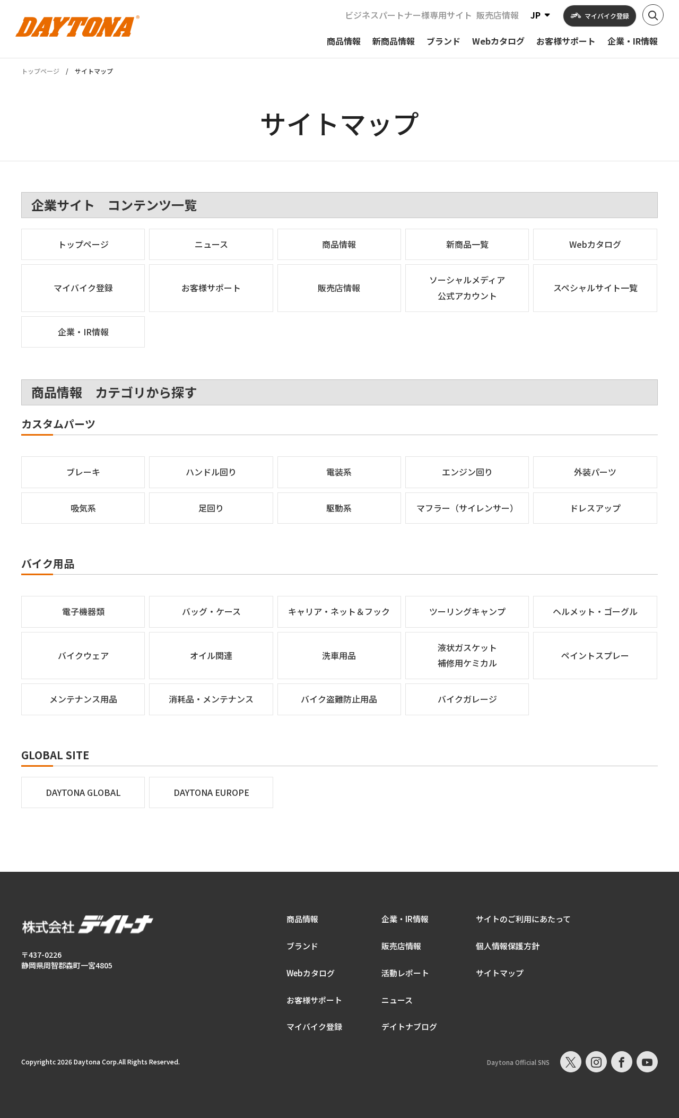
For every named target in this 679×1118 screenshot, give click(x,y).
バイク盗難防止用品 (339, 698)
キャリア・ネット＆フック (339, 611)
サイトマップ (500, 972)
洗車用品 (339, 655)
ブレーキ (83, 471)
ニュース (211, 244)
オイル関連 (211, 655)
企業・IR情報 (83, 331)
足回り (211, 507)
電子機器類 (83, 611)
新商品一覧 (467, 244)
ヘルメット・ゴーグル (595, 611)
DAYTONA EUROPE (211, 792)
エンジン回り (467, 471)
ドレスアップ (595, 507)
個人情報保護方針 (507, 945)
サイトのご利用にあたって (523, 918)
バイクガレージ (467, 698)
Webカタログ (595, 244)
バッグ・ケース (211, 611)
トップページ (40, 71)
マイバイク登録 (83, 287)
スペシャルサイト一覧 (595, 287)
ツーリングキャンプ (467, 611)
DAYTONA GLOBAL (83, 792)
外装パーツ (595, 471)
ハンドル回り (211, 471)
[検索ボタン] (653, 14)
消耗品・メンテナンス (211, 698)
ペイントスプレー (595, 655)
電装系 (339, 471)
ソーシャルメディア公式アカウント (467, 287)
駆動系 (339, 507)
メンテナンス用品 (83, 698)
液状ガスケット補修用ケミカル (467, 655)
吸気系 (83, 507)
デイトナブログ (409, 1026)
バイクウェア (83, 655)
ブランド (302, 945)
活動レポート (405, 972)
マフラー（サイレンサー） (467, 507)
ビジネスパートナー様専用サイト (408, 15)
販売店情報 (497, 15)
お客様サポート (211, 287)
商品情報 (339, 244)
